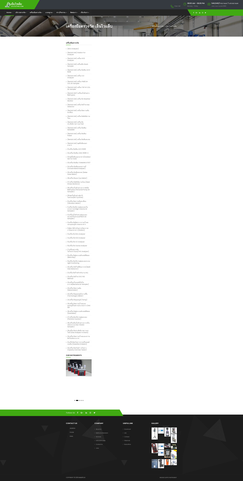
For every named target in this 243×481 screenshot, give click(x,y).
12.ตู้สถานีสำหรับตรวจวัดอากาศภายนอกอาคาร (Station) (77, 229)
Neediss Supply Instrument (168, 477)
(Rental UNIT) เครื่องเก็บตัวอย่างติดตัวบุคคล (78, 94)
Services (98, 437)
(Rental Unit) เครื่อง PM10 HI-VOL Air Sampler (77, 82)
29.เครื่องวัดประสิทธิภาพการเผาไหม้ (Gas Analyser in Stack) (78, 331)
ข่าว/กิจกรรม (61, 12)
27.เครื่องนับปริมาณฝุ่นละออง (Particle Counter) (77, 318)
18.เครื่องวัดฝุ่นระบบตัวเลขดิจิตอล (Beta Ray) (78, 256)
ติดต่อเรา (73, 12)
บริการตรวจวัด (20, 12)
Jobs (97, 448)
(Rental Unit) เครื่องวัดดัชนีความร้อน (78, 117)
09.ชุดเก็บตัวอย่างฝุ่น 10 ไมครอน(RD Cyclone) (75, 196)
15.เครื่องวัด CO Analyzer (76, 242)
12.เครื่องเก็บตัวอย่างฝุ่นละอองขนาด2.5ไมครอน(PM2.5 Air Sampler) (77, 217)
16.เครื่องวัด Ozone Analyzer (77, 246)
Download (127, 429)
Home (8, 12)
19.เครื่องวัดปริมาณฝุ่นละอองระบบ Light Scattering (78, 262)
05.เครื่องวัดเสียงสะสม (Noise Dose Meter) (77, 173)
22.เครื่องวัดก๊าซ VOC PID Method (76, 278)
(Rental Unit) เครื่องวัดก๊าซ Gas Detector (78, 106)
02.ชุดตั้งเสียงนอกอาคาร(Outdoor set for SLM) (79, 158)
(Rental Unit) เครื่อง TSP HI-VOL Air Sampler (78, 88)
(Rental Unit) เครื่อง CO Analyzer (75, 77)
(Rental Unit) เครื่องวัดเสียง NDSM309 (76, 129)
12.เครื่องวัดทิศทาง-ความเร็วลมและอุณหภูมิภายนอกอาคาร (77, 223)
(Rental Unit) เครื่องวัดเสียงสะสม (78, 139)
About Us (98, 429)
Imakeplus (82, 477)
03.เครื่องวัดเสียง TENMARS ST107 (78, 163)
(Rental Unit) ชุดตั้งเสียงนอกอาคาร (77, 144)
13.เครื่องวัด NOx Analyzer (76, 234)
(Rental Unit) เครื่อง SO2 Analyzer (76, 59)
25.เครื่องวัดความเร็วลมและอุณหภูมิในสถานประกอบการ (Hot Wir (78, 306)
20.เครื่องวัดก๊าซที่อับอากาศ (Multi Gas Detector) (78, 268)
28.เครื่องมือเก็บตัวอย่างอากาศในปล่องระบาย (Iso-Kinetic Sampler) (78, 325)
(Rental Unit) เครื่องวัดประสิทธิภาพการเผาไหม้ (75, 123)
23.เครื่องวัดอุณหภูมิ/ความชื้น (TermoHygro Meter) (77, 295)
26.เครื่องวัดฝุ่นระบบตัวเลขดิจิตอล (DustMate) (78, 312)
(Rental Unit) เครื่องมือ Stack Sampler (77, 65)
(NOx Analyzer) (73, 49)
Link (125, 433)
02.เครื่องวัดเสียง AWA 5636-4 (77, 153)
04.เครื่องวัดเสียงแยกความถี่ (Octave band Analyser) (76, 167)
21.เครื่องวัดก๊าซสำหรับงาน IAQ (77, 273)
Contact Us (99, 444)
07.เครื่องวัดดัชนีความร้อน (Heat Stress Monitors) (78, 183)
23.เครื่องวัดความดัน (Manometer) (74, 289)
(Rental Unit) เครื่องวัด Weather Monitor (78, 100)
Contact (126, 437)
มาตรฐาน (49, 12)
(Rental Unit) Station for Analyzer (76, 54)
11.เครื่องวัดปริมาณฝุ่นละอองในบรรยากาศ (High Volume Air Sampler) (77, 209)
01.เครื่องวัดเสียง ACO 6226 (76, 149)
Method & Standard (102, 433)
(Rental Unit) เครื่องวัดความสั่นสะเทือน (78, 111)
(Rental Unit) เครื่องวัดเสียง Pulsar (76, 135)
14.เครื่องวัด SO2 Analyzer (76, 238)
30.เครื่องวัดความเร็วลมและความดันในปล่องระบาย (78, 337)
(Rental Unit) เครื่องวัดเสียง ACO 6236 (78, 71)
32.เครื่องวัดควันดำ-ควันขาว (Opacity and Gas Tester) (77, 349)
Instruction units (100, 440)
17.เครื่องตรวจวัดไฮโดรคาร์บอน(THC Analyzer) (78, 250)
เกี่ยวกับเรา (84, 12)
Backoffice (127, 444)
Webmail (127, 440)
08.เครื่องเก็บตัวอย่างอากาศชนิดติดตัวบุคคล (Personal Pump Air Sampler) (78, 190)
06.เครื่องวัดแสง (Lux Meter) (77, 178)
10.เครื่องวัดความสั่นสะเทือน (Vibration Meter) (76, 202)
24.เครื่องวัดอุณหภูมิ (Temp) (77, 300)
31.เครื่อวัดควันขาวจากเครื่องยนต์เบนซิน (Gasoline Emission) (78, 343)
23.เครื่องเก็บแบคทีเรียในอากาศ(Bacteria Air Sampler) (78, 283)
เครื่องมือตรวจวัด (35, 12)
